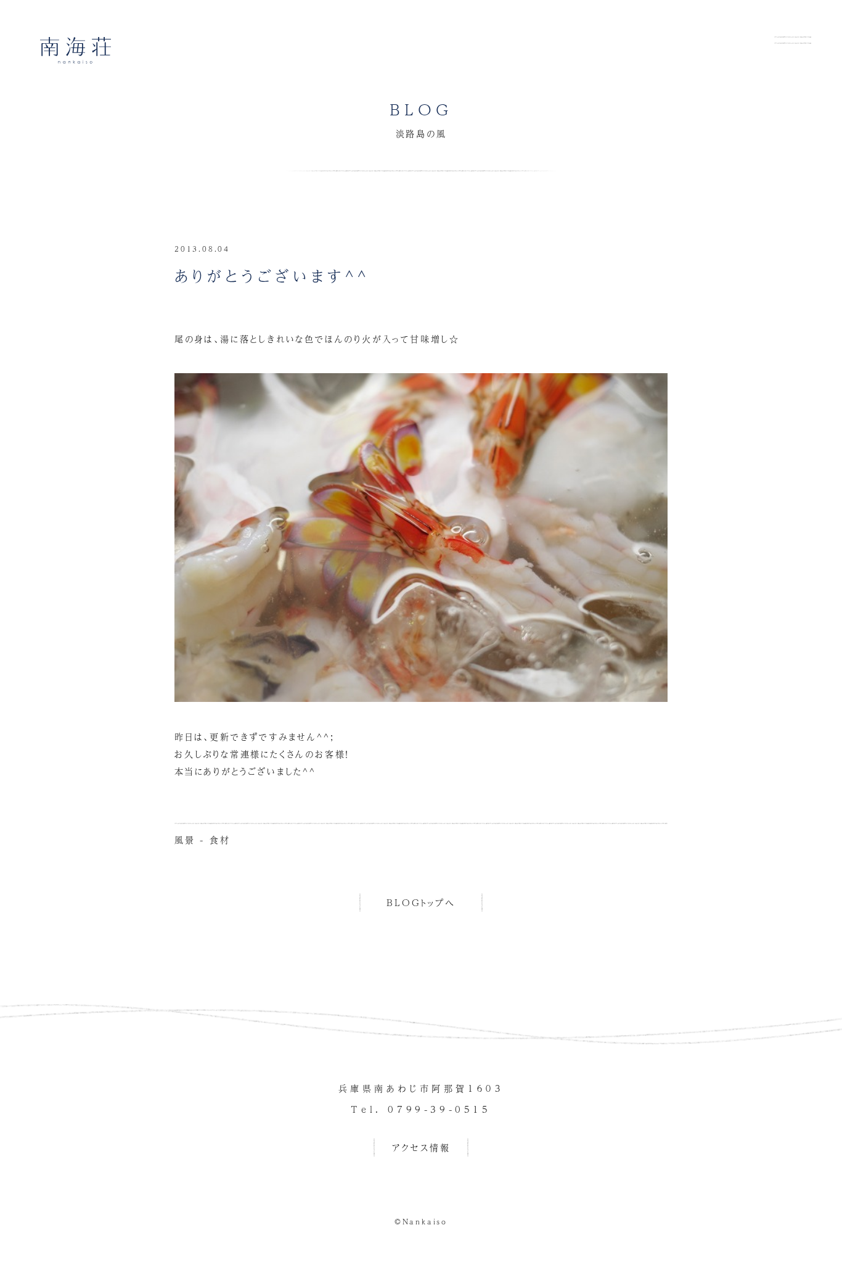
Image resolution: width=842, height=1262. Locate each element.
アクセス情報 (421, 1147)
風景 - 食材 (202, 839)
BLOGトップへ (420, 902)
